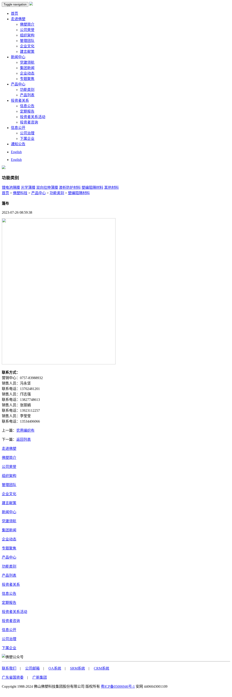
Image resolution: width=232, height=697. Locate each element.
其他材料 (111, 187)
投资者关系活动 (32, 117)
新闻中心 (9, 512)
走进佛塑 (9, 448)
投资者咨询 (29, 122)
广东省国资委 (13, 677)
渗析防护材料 (70, 187)
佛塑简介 (27, 24)
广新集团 (39, 677)
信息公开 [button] (18, 128)
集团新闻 (27, 68)
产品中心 (38, 193)
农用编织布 (25, 430)
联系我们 (9, 668)
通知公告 (18, 144)
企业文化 (27, 46)
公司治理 (27, 133)
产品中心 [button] (18, 84)
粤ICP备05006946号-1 (118, 686)
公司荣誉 (27, 30)
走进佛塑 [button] (18, 19)
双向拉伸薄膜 (47, 187)
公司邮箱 (32, 668)
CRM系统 (101, 668)
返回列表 (23, 439)
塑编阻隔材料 (92, 187)
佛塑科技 (20, 193)
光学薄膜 (28, 187)
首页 (14, 13)
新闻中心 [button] (18, 57)
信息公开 (9, 630)
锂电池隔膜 (11, 187)
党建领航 (27, 62)
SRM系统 (77, 668)
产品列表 (27, 95)
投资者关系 (11, 584)
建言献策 (27, 51)
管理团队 (27, 41)
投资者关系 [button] (20, 100)
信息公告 (27, 106)
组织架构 (27, 35)
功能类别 (27, 90)
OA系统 (54, 668)
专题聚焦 (27, 79)
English (16, 152)
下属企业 (27, 138)
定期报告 (27, 111)
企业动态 (27, 73)
